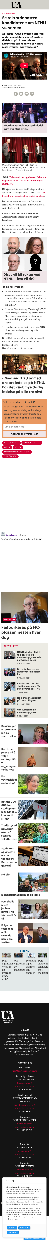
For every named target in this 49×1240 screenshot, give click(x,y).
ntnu (7, 447)
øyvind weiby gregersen (16, 452)
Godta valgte (24, 1228)
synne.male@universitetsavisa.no (24, 1152)
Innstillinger (13, 1232)
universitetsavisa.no (24, 1086)
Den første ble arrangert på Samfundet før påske (23, 194)
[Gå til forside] (24, 5)
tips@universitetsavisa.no (24, 1070)
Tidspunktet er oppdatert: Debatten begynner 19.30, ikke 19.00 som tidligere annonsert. (24, 180)
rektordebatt (11, 443)
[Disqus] (24, 498)
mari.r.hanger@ (24, 1123)
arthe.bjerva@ (26, 1169)
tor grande (10, 456)
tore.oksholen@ (24, 1082)
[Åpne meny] (44, 5)
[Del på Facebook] (16, 94)
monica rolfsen (32, 443)
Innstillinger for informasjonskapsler (34, 1238)
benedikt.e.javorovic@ (25, 1104)
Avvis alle (12, 1228)
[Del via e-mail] (26, 94)
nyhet (18, 447)
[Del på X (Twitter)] (21, 94)
